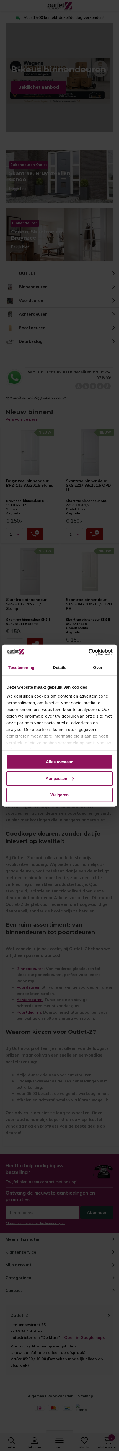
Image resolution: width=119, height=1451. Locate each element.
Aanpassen (56, 778)
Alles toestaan (59, 762)
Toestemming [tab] (21, 667)
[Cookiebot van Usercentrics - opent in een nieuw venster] (88, 652)
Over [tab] (97, 667)
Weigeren (59, 795)
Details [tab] (59, 667)
